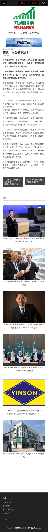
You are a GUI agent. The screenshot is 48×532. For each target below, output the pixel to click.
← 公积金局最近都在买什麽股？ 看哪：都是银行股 (12, 181)
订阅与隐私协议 (9, 502)
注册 (34, 3)
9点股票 (23, 528)
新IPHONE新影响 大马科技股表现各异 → (34, 180)
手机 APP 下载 (8, 509)
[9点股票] (24, 18)
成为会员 (6, 513)
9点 (6, 49)
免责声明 (6, 506)
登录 (23, 3)
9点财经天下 (11, 49)
